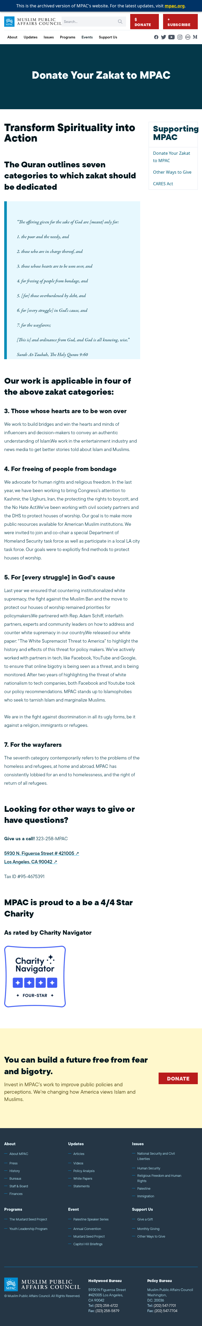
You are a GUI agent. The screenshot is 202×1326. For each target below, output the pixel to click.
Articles (78, 1153)
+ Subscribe (179, 22)
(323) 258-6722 (103, 1305)
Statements (81, 1186)
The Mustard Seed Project (28, 1219)
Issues (138, 1144)
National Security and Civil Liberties (156, 1156)
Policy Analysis (84, 1170)
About (10, 1144)
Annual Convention (87, 1228)
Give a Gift (145, 1219)
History (14, 1170)
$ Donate (143, 22)
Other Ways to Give (172, 172)
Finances (16, 1193)
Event (73, 1209)
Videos (78, 1163)
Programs (13, 1209)
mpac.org (175, 6)
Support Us (142, 1209)
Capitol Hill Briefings (88, 1244)
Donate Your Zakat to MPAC (171, 156)
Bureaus (15, 1178)
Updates (76, 1144)
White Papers (82, 1178)
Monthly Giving (148, 1228)
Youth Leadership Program (28, 1228)
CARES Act (163, 184)
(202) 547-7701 (161, 1305)
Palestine (143, 1188)
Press (13, 1163)
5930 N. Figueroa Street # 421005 (39, 853)
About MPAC (18, 1153)
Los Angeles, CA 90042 (28, 861)
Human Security (148, 1168)
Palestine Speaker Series (91, 1219)
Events (87, 37)
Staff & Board (18, 1186)
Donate (178, 1078)
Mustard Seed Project (89, 1236)
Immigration (145, 1196)
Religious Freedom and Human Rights (159, 1178)
